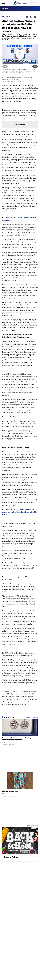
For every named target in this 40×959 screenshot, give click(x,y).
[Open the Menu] (3, 2)
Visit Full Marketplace (32, 717)
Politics (6, 16)
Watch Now (34, 2)
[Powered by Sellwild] (35, 825)
